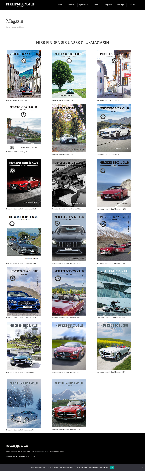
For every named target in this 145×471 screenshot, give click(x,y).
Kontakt (132, 5)
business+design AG (41, 451)
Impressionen (83, 5)
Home (60, 5)
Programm (108, 5)
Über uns (71, 5)
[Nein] (142, 467)
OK (112, 468)
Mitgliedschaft (30, 456)
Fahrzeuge (120, 5)
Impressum (22, 456)
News (96, 5)
